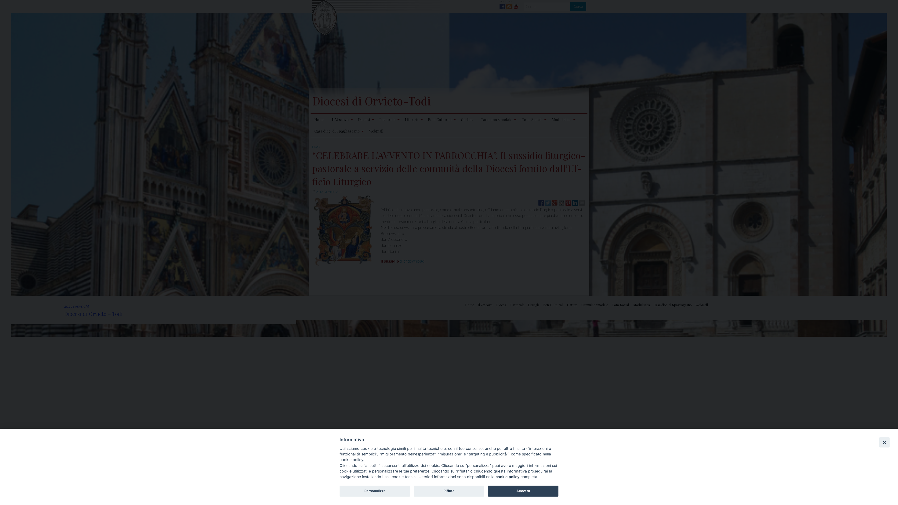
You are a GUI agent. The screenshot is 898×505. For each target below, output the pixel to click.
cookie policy (507, 476)
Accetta (523, 491)
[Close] (884, 442)
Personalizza (374, 491)
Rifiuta (448, 491)
